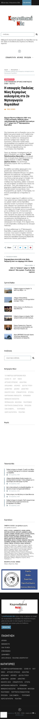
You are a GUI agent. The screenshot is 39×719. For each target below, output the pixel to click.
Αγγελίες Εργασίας (11, 382)
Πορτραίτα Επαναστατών (14, 405)
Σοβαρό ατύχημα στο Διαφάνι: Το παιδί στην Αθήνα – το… (23, 289)
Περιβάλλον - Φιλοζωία (13, 402)
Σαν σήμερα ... (10, 409)
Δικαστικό (24, 389)
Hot (14, 379)
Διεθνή (16, 389)
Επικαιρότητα (14, 69)
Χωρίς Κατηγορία (11, 412)
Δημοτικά (8, 389)
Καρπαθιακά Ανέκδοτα (13, 396)
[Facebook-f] (19, 51)
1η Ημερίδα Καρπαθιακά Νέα (15, 376)
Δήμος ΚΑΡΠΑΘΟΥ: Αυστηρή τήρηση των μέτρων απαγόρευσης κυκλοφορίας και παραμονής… (24, 336)
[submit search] (36, 34)
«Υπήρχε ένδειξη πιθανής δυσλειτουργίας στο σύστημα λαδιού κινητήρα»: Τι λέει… (24, 299)
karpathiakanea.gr (8, 713)
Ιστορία (31, 392)
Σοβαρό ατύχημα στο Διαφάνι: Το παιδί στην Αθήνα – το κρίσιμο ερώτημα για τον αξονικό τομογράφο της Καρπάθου (20, 471)
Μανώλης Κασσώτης (12, 399)
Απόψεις (17, 386)
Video (20, 379)
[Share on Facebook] (15, 248)
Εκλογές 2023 (10, 392)
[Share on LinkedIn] (25, 248)
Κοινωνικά (27, 396)
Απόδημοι (8, 386)
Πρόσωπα (28, 405)
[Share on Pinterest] (30, 248)
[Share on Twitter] (20, 248)
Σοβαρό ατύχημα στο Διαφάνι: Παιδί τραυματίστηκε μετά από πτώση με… (24, 317)
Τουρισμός (21, 409)
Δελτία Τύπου (27, 386)
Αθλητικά (23, 382)
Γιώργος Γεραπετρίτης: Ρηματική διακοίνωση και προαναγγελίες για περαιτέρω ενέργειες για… (23, 327)
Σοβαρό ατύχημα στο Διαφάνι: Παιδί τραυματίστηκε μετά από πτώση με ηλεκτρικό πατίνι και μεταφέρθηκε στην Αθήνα (20, 501)
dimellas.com (19, 715)
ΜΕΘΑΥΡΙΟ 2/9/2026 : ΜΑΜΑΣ (12, 562)
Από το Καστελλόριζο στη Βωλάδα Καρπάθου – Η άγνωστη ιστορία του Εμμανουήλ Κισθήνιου (19, 488)
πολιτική (22, 412)
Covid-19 (8, 379)
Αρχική (6, 69)
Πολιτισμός (27, 402)
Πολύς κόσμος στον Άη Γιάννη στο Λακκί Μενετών (20, 494)
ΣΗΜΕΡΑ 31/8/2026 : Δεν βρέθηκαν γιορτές (16, 525)
